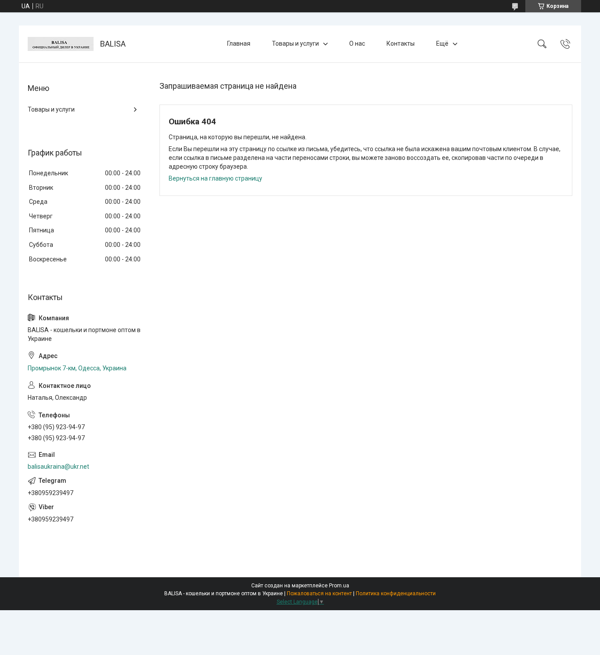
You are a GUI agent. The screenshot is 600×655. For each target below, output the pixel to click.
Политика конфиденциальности (396, 593)
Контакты (401, 43)
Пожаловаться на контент (319, 593)
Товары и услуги (295, 43)
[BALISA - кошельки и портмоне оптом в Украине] (61, 44)
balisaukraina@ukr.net (58, 466)
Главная (238, 43)
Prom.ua (339, 586)
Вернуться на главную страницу (215, 178)
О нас (357, 43)
